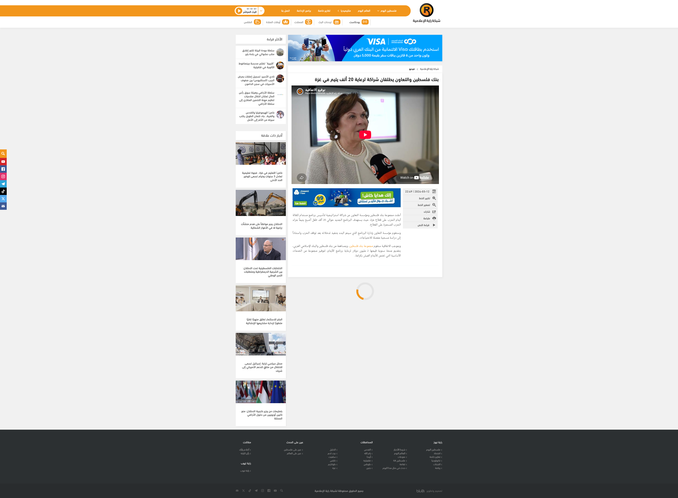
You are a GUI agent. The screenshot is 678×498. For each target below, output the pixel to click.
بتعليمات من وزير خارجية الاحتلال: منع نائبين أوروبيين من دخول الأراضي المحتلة (261, 414)
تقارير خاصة (324, 10)
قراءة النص (424, 225)
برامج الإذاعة (304, 10)
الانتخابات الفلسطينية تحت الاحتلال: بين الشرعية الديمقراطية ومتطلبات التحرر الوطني (262, 271)
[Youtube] (3, 161)
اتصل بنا (285, 10)
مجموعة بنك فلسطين (361, 246)
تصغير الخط (424, 205)
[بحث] (3, 153)
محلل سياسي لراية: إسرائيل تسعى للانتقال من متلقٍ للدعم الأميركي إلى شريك (262, 367)
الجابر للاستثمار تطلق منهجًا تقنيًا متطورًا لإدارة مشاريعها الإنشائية (264, 321)
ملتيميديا (345, 10)
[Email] (3, 206)
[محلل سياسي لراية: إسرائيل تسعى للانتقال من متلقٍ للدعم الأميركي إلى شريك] (261, 348)
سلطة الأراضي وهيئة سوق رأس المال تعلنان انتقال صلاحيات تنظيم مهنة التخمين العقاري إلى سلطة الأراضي (256, 97)
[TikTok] (3, 191)
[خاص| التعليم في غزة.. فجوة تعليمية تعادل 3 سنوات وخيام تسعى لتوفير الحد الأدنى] (261, 157)
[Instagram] (3, 176)
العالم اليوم (364, 10)
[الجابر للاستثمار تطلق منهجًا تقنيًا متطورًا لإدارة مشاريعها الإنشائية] (261, 300)
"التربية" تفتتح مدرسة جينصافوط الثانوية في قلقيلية (256, 65)
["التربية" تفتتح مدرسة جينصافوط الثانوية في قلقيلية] (280, 65)
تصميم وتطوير (434, 491)
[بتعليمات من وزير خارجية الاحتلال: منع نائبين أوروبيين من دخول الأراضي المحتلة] (261, 396)
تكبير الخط (424, 198)
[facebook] (3, 169)
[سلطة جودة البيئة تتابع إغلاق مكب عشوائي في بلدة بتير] (280, 52)
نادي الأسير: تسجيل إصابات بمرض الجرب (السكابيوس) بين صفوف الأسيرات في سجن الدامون (256, 80)
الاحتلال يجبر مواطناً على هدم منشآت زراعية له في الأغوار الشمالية (261, 225)
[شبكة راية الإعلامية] (426, 13)
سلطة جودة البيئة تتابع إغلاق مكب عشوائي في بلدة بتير (258, 52)
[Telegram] (3, 184)
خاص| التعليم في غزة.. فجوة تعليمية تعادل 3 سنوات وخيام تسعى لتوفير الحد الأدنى (262, 176)
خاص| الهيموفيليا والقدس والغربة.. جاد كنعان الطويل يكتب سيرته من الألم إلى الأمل (256, 116)
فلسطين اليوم (388, 10)
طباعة (426, 218)
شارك (427, 211)
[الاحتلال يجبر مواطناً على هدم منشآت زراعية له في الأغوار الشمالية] (261, 205)
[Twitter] (3, 198)
